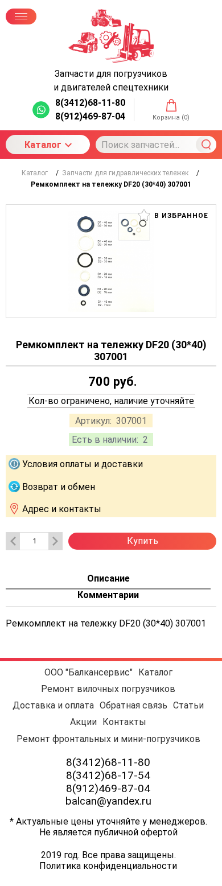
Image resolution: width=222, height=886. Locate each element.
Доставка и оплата (53, 705)
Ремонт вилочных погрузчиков (108, 688)
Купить (142, 540)
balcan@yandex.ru (108, 801)
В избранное (180, 216)
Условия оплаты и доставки (82, 464)
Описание (108, 578)
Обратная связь (133, 705)
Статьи (188, 705)
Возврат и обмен (58, 486)
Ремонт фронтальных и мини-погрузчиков (108, 738)
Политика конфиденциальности (108, 865)
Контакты (124, 721)
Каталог (42, 144)
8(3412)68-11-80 (108, 762)
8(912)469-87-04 (108, 788)
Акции (83, 721)
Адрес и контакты (61, 509)
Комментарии (108, 595)
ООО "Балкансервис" (88, 672)
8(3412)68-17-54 (108, 775)
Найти (206, 144)
